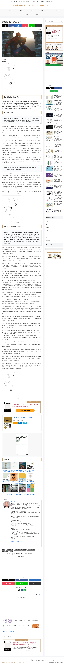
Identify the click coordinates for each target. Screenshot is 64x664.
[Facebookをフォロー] (14, 545)
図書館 (25, 422)
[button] (38, 25)
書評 (15, 549)
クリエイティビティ (31, 549)
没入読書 (30, 553)
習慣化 (12, 549)
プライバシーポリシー (51, 660)
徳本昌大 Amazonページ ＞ (17, 541)
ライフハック (6, 551)
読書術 (11, 551)
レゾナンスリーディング (8, 553)
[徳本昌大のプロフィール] (54, 255)
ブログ (19, 549)
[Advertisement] (22, 566)
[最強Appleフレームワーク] (22, 407)
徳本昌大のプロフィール (41, 660)
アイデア (24, 549)
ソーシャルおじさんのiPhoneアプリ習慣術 (22, 417)
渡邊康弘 (18, 553)
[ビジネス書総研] (54, 58)
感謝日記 (48, 240)
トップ (33, 660)
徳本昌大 (13, 501)
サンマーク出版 (24, 553)
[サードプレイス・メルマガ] (54, 46)
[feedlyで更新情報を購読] (16, 545)
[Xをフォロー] (12, 545)
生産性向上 (48, 230)
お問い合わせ (59, 660)
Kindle (20, 422)
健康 (47, 237)
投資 (4, 549)
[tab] (5, 632)
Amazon (15, 422)
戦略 (8, 549)
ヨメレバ (18, 418)
